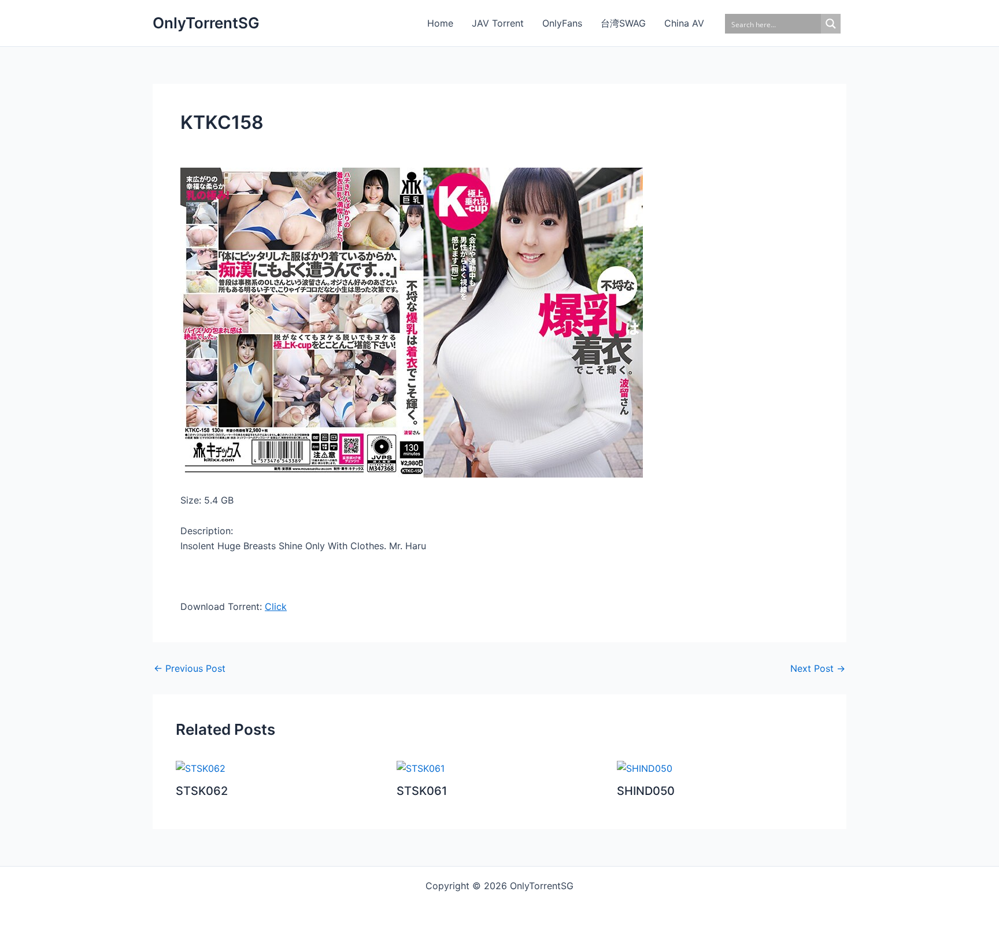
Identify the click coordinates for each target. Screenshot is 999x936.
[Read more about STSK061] (421, 768)
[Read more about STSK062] (200, 768)
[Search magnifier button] (831, 24)
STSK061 (422, 791)
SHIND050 (646, 791)
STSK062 (202, 791)
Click (276, 606)
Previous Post (189, 668)
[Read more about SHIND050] (644, 768)
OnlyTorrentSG (206, 23)
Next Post (817, 668)
